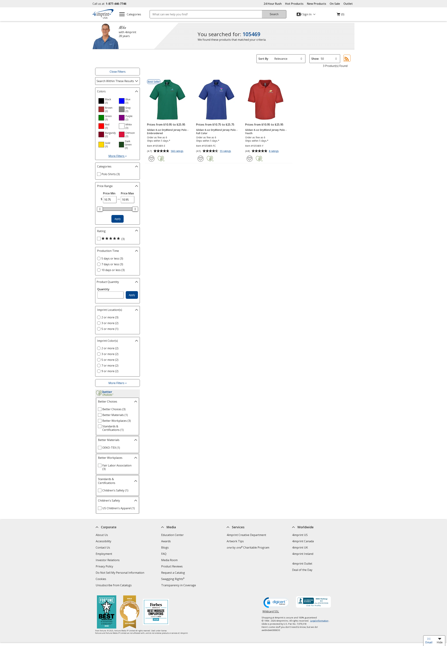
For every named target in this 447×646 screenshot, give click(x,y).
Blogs (165, 547)
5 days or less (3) (112, 258)
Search (274, 14)
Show (315, 59)
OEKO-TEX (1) (111, 447)
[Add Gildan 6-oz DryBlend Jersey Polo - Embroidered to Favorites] (151, 159)
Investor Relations (108, 560)
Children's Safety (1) (115, 490)
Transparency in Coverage (179, 585)
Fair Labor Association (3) (116, 467)
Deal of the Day (302, 570)
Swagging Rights (172, 579)
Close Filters (118, 72)
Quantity (103, 289)
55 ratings (226, 151)
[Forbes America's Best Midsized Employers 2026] (156, 612)
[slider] (100, 209)
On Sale (335, 4)
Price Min (109, 193)
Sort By (263, 59)
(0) (340, 15)
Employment (104, 554)
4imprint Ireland (302, 554)
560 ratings (177, 151)
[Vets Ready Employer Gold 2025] (129, 612)
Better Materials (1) (115, 415)
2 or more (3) (109, 317)
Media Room (169, 560)
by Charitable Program (248, 547)
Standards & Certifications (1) (113, 428)
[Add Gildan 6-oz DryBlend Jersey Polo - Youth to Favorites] (250, 159)
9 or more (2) (109, 371)
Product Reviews (172, 566)
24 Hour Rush (273, 4)
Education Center (172, 535)
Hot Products (294, 4)
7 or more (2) (109, 365)
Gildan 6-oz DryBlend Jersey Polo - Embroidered (167, 131)
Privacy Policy (105, 566)
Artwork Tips (235, 541)
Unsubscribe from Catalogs (114, 585)
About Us (102, 535)
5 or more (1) (109, 329)
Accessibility (103, 541)
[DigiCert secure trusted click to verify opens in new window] (276, 602)
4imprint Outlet (302, 563)
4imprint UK (300, 547)
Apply (118, 218)
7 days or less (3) (112, 264)
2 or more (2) (109, 348)
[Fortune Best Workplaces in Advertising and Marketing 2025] (106, 612)
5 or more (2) (109, 360)
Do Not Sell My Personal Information (120, 573)
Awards (166, 541)
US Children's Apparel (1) (118, 508)
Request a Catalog (173, 573)
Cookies (101, 579)
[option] (107, 101)
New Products (316, 4)
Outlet (348, 4)
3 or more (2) (109, 323)
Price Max (127, 193)
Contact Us (103, 547)
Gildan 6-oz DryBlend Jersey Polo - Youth (266, 131)
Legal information (319, 620)
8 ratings (274, 151)
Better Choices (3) (114, 409)
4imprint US (300, 535)
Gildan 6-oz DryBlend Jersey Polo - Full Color (216, 131)
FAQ (163, 554)
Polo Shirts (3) (110, 174)
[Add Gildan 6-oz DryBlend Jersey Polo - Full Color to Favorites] (200, 159)
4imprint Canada (303, 541)
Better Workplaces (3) (116, 420)
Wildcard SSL (270, 612)
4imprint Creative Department (246, 535)
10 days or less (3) (113, 270)
